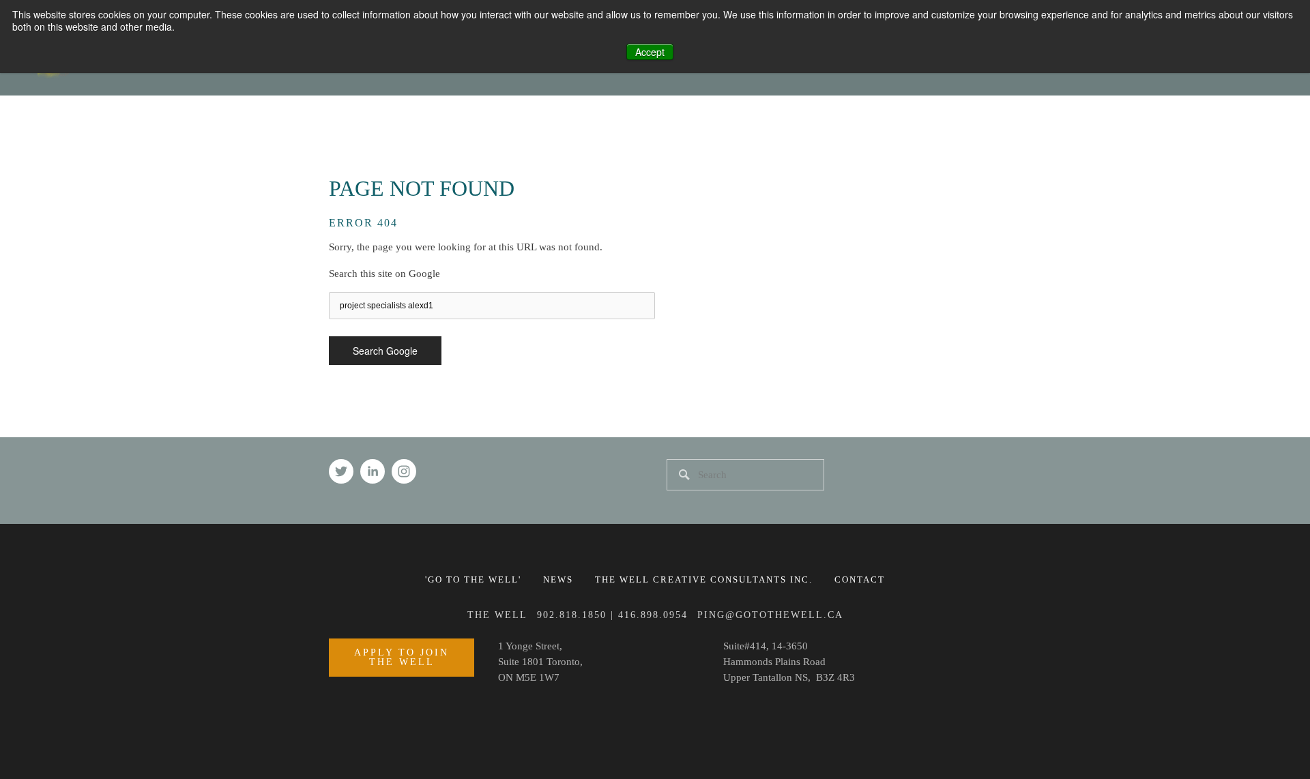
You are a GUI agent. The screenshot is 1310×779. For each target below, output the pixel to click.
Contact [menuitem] (859, 579)
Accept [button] (650, 52)
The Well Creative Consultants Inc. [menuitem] (704, 579)
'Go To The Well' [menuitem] (473, 579)
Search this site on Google (384, 273)
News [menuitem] (558, 579)
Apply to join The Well (401, 657)
